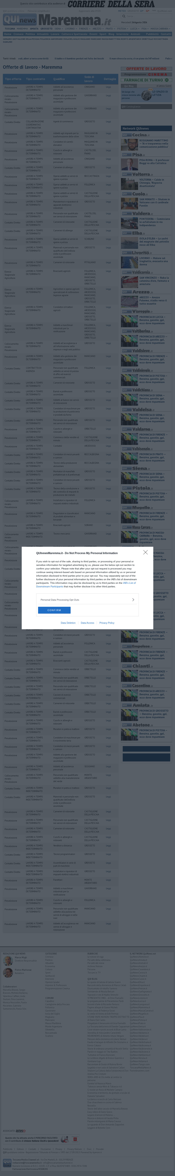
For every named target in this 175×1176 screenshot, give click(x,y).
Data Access (87, 622)
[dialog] (87, 588)
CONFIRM (54, 610)
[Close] (146, 553)
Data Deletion (68, 622)
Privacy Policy (106, 622)
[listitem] (87, 599)
